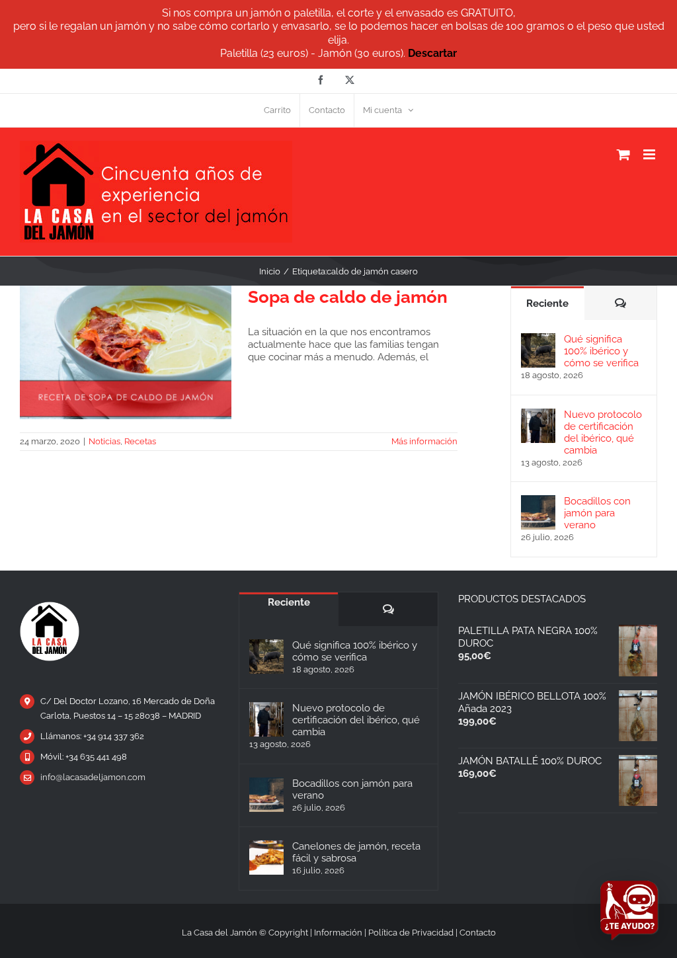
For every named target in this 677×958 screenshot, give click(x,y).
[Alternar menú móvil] (650, 154)
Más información (424, 441)
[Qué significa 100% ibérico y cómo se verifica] (538, 339)
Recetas (140, 441)
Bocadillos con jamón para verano (597, 513)
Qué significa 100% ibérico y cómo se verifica (601, 351)
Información (338, 933)
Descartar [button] (432, 53)
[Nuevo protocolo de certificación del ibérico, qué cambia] (538, 414)
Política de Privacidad (411, 933)
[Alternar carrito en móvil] (623, 154)
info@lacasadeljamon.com (92, 777)
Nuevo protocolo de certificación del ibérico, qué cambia (603, 432)
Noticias (104, 441)
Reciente (547, 303)
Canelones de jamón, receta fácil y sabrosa (356, 852)
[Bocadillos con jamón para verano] (538, 501)
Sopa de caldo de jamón (348, 297)
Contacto (477, 933)
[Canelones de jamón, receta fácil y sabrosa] (266, 857)
